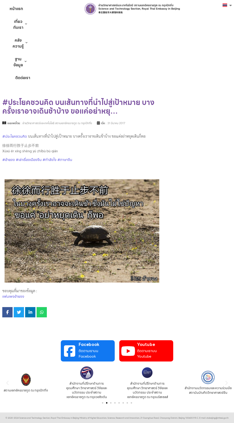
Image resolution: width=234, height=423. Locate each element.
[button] (7, 383)
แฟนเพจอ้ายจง (13, 296)
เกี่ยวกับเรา (18, 24)
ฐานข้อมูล (18, 62)
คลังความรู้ (18, 43)
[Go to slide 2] (106, 403)
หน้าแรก (16, 9)
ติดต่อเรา (22, 78)
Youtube (146, 344)
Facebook (89, 344)
